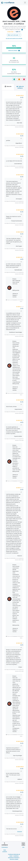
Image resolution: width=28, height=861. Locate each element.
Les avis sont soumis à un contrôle (14, 38)
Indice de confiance (13, 50)
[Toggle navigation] (25, 2)
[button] (22, 29)
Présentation (5, 847)
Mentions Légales (14, 859)
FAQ (23, 847)
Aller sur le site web (14, 35)
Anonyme (19, 831)
